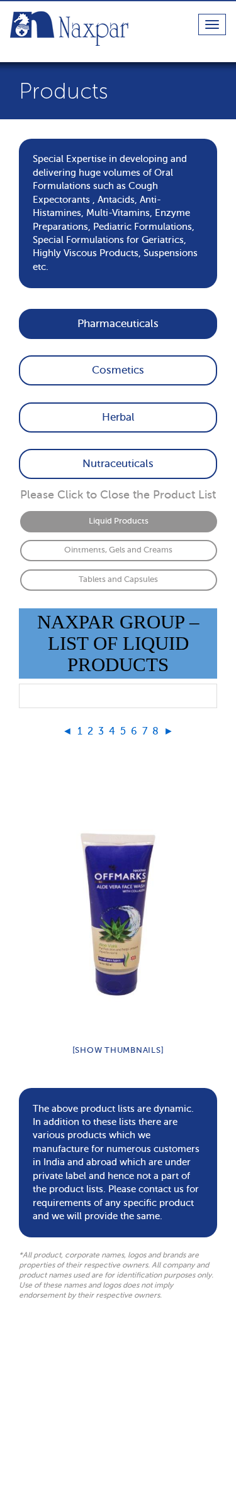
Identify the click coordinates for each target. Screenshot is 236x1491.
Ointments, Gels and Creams (118, 550)
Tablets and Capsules (118, 579)
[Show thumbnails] (118, 1050)
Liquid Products (119, 521)
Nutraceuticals (118, 464)
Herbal (118, 417)
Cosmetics (118, 370)
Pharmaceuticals (118, 324)
